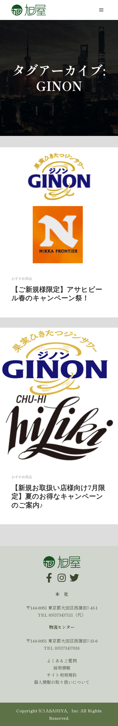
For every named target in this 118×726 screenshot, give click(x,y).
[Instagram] (62, 573)
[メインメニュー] (101, 10)
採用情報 (61, 668)
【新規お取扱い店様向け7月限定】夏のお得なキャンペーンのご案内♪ (58, 496)
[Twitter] (74, 573)
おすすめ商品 (21, 279)
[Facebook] (49, 573)
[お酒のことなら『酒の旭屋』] (28, 10)
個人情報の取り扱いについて (62, 682)
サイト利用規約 (62, 675)
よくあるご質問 (62, 661)
